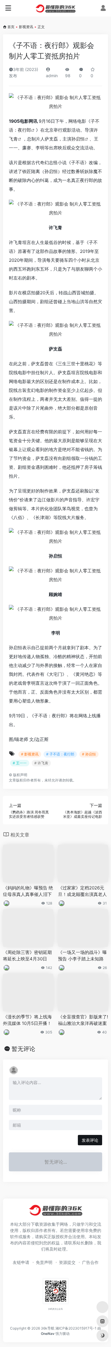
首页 (11, 27)
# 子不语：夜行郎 (60, 754)
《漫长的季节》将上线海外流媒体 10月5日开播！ (27, 1020)
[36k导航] (55, 8)
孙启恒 (78, 139)
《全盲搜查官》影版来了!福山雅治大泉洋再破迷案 (83, 1020)
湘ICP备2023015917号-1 (75, 1328)
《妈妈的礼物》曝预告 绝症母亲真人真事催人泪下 (28, 891)
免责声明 (44, 1262)
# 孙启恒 (89, 754)
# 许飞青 (41, 763)
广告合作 (90, 1262)
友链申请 (21, 1262)
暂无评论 (23, 1048)
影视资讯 (26, 27)
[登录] (103, 9)
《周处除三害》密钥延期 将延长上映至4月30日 (27, 955)
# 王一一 (20, 763)
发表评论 (90, 1140)
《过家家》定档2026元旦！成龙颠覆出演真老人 (82, 891)
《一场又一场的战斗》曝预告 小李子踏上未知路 (82, 955)
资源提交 (67, 1262)
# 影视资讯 (29, 754)
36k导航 (47, 1328)
